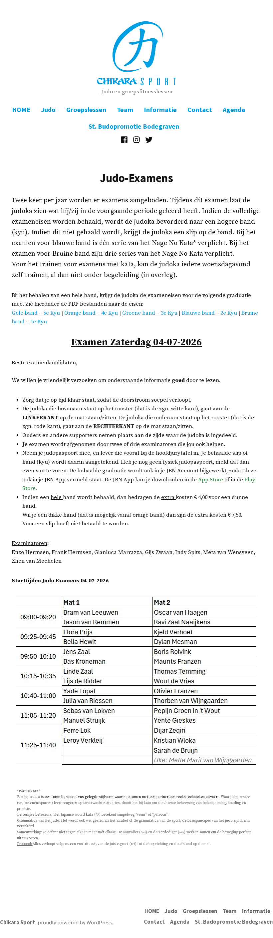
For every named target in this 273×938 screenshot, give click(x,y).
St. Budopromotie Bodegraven (134, 126)
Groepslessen (86, 109)
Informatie (160, 109)
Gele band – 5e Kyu (36, 313)
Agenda (234, 109)
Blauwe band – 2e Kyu (209, 313)
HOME (21, 109)
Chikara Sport (17, 922)
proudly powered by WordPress (75, 922)
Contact (199, 109)
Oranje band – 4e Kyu (91, 313)
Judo (48, 109)
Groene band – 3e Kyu (149, 313)
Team (125, 109)
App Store (210, 479)
